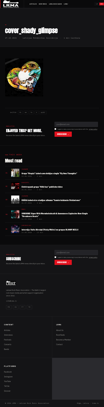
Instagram (8, 377)
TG (31, 112)
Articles (33, 4)
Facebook (8, 372)
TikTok (6, 386)
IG (16, 307)
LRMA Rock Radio (55, 4)
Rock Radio (60, 335)
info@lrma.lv (11, 301)
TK (29, 307)
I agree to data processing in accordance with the (77, 129)
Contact (59, 344)
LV (97, 4)
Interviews (8, 335)
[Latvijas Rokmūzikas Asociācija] (13, 4)
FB (20, 112)
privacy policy (93, 129)
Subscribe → (63, 134)
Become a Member (63, 340)
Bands (6, 349)
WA (26, 112)
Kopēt (43, 112)
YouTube (7, 381)
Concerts (7, 344)
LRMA (66, 4)
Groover (7, 391)
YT (22, 307)
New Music (43, 4)
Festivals (7, 340)
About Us (59, 330)
